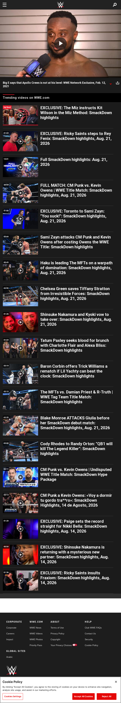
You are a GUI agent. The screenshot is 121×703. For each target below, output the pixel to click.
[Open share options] (117, 82)
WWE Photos (36, 639)
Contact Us (90, 633)
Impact (9, 639)
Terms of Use (57, 627)
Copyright (55, 639)
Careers (10, 633)
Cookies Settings (12, 696)
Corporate (11, 627)
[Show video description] (110, 82)
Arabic (9, 657)
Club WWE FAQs (93, 627)
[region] (60, 690)
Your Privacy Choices (61, 645)
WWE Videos (36, 633)
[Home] (60, 4)
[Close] (115, 681)
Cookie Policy (91, 645)
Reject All (106, 696)
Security (89, 639)
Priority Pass (36, 645)
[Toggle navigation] (4, 5)
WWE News (35, 627)
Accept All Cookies (83, 696)
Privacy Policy (57, 633)
